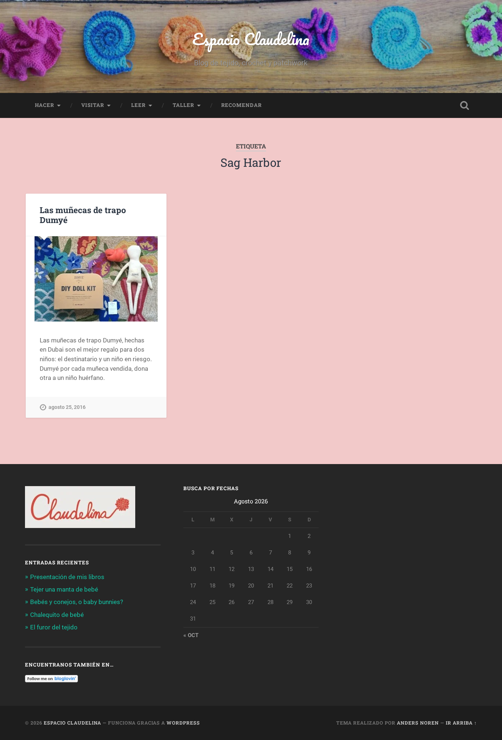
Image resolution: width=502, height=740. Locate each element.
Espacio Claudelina (250, 39)
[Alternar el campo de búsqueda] (464, 105)
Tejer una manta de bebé (64, 589)
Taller (183, 105)
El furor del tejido (54, 627)
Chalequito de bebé (57, 614)
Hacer (44, 105)
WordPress (183, 723)
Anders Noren (418, 723)
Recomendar (241, 105)
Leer (138, 105)
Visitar (92, 105)
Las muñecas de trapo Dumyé (83, 214)
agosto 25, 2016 (67, 407)
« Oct (190, 635)
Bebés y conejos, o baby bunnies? (76, 602)
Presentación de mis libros (67, 577)
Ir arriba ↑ (461, 723)
